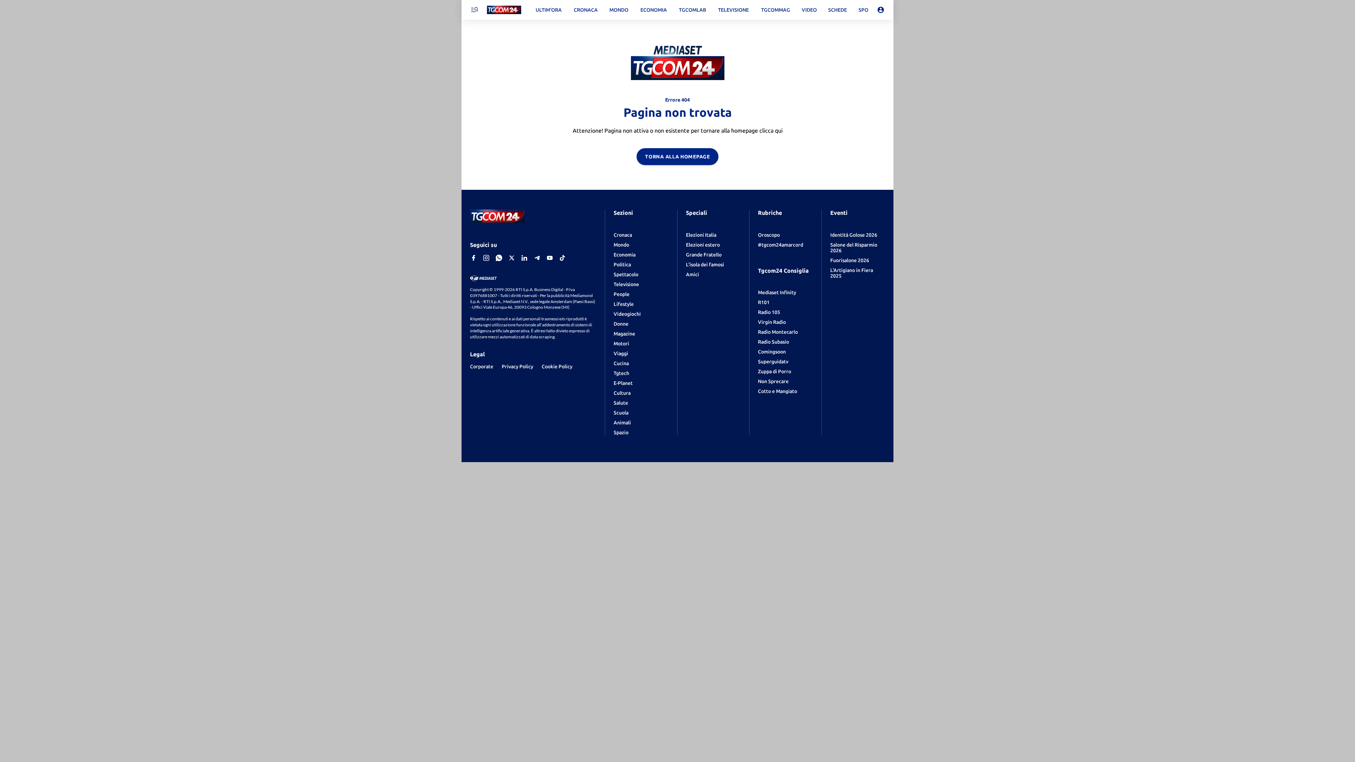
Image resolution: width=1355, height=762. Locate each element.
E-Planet (623, 383)
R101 (764, 302)
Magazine (624, 334)
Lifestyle (624, 304)
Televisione (626, 284)
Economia (625, 255)
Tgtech (621, 373)
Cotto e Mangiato (777, 391)
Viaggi (621, 353)
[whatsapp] (498, 257)
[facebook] (473, 257)
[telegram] (537, 257)
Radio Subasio (773, 342)
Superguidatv (773, 361)
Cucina (621, 363)
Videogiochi (627, 314)
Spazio (621, 432)
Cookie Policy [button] (557, 366)
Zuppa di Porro (774, 371)
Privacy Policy (517, 366)
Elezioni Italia (701, 235)
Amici (692, 274)
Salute (621, 403)
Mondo (621, 245)
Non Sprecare (773, 381)
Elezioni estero (703, 245)
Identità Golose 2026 (853, 235)
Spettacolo (626, 274)
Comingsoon (772, 352)
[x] (511, 257)
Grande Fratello (704, 255)
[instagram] (486, 257)
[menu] (474, 10)
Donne (621, 324)
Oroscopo (769, 235)
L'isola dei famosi (705, 264)
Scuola (621, 413)
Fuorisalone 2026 (849, 260)
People (622, 294)
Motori (621, 343)
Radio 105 (769, 312)
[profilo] (880, 10)
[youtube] (549, 257)
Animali (622, 422)
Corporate (481, 366)
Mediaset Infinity (777, 292)
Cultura (622, 393)
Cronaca (623, 235)
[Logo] (504, 10)
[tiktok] (562, 257)
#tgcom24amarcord (780, 245)
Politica (622, 264)
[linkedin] (524, 257)
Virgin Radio (772, 322)
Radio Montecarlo (778, 332)
